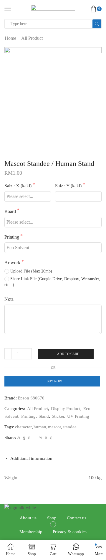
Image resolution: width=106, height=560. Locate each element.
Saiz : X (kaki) (18, 185)
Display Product (65, 408)
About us (28, 518)
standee (70, 426)
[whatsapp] (46, 437)
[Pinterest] (29, 437)
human (40, 426)
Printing (12, 236)
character (23, 426)
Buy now (54, 381)
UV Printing (78, 416)
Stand (44, 416)
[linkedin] (40, 437)
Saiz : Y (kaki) (69, 185)
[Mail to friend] (35, 437)
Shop (52, 518)
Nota (9, 299)
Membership (30, 531)
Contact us (76, 518)
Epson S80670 (31, 398)
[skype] (50, 437)
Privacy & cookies (70, 531)
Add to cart (68, 354)
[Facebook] (23, 437)
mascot (54, 426)
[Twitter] (18, 437)
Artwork (12, 262)
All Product (32, 38)
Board (10, 211)
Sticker (58, 416)
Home (10, 38)
